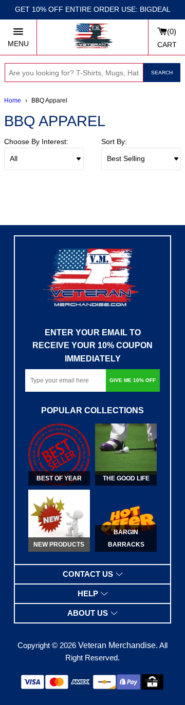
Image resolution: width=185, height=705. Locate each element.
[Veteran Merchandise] (92, 37)
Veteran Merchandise (117, 645)
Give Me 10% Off (132, 380)
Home (12, 100)
